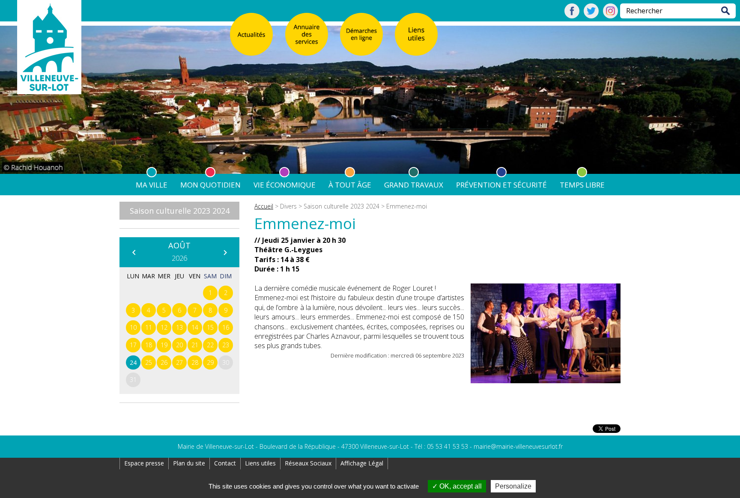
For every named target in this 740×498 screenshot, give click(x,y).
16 (225, 327)
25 (148, 362)
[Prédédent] (133, 252)
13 (179, 327)
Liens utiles (260, 463)
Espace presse (144, 463)
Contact (225, 463)
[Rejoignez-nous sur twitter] (591, 16)
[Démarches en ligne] (361, 34)
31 (133, 380)
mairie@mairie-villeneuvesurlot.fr (518, 446)
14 (194, 327)
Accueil (263, 206)
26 (164, 362)
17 (133, 345)
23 (225, 345)
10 (133, 327)
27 (179, 362)
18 (148, 345)
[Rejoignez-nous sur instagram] (610, 16)
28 (194, 362)
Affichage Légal (361, 463)
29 (210, 362)
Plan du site (189, 463)
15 (210, 327)
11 (148, 327)
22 (210, 345)
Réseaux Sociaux (308, 463)
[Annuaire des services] (306, 34)
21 (194, 345)
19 (164, 345)
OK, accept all (460, 486)
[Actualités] (251, 34)
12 (164, 327)
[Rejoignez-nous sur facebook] (572, 16)
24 (133, 362)
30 (225, 362)
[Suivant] (225, 252)
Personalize (513, 486)
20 (179, 345)
